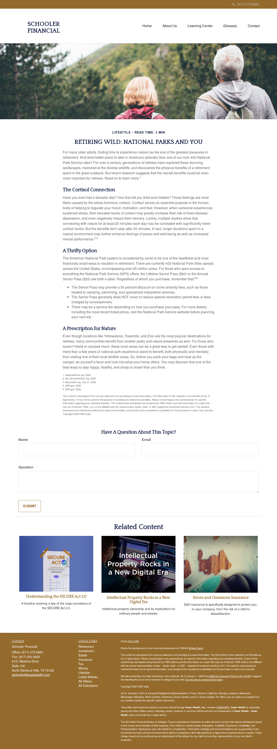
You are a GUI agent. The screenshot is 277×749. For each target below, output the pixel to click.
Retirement (86, 646)
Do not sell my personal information (204, 679)
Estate (83, 655)
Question (25, 467)
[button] (169, 26)
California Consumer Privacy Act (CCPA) (229, 676)
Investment (86, 651)
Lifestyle (84, 672)
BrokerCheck (196, 648)
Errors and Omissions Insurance (221, 598)
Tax (81, 664)
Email (146, 439)
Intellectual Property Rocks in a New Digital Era (138, 600)
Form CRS (133, 641)
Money (83, 668)
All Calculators (88, 685)
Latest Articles (88, 677)
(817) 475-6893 (248, 4)
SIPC (227, 707)
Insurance (85, 659)
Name (23, 439)
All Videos (85, 681)
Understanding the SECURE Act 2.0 (56, 596)
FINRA (220, 707)
